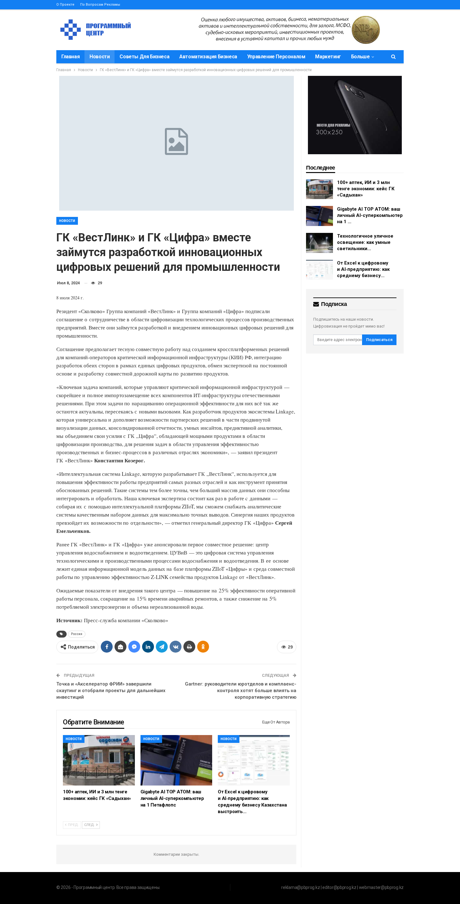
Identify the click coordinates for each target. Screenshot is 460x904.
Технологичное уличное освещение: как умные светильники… (365, 242)
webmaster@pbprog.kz (381, 887)
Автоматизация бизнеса (208, 57)
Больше (360, 57)
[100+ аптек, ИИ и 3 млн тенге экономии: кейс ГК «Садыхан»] (99, 760)
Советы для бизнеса (144, 57)
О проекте (65, 5)
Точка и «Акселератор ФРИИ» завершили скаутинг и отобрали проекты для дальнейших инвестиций (111, 690)
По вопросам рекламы (100, 5)
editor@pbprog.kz (339, 887)
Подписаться (379, 339)
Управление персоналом (276, 57)
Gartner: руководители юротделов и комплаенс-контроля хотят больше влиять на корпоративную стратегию (240, 690)
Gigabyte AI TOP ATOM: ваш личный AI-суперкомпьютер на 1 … (370, 215)
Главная (70, 57)
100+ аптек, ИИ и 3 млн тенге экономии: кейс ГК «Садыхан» (366, 189)
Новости (99, 57)
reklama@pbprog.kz (300, 887)
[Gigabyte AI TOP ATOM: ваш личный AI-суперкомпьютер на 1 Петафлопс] (176, 760)
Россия (76, 634)
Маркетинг (328, 57)
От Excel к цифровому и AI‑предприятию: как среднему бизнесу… (363, 269)
